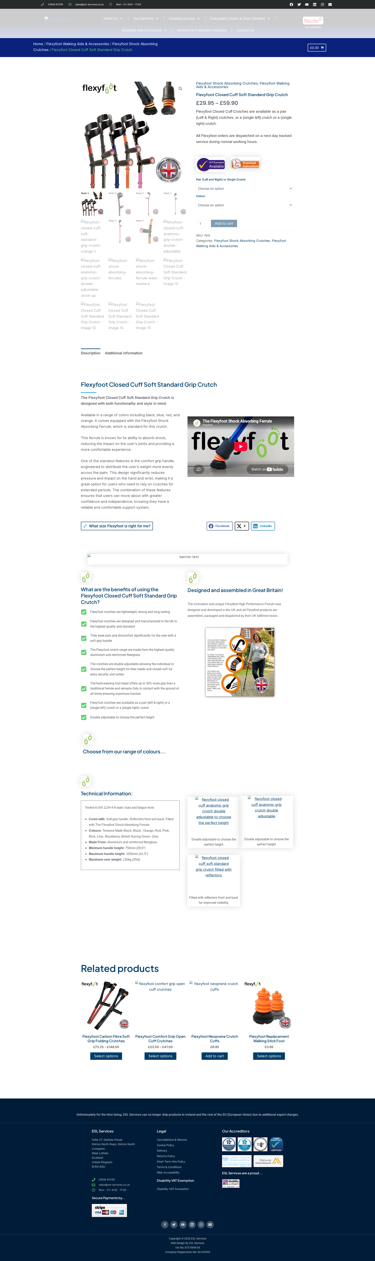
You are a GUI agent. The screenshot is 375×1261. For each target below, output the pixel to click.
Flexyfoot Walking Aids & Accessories (77, 44)
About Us (110, 19)
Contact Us (245, 30)
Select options (106, 1056)
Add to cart (224, 223)
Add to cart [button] (214, 1056)
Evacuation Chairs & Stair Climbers (237, 19)
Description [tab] (90, 353)
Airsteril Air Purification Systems (202, 30)
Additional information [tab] (124, 353)
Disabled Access (182, 19)
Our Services (143, 19)
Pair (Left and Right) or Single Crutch (221, 179)
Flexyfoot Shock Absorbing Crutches (227, 83)
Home (38, 44)
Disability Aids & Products (142, 30)
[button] (180, 88)
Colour (200, 196)
